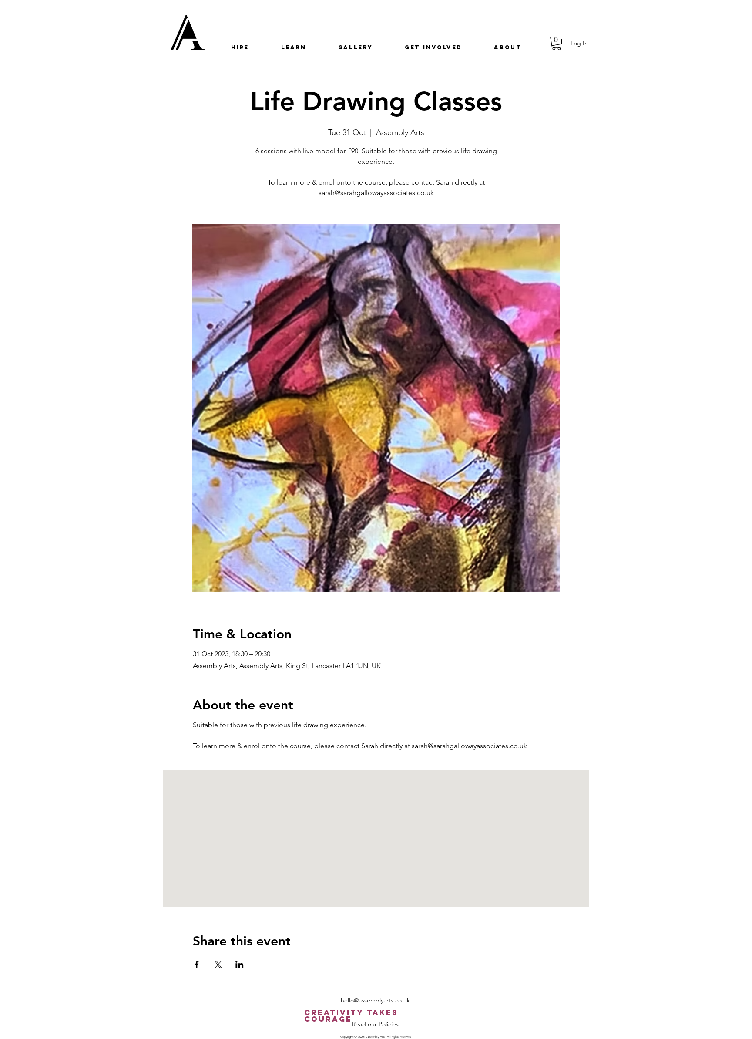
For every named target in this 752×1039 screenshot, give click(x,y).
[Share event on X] (218, 964)
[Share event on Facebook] (197, 964)
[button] (240, 47)
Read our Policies (375, 1024)
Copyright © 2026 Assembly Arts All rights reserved (375, 1037)
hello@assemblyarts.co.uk (375, 1000)
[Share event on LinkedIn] (239, 964)
